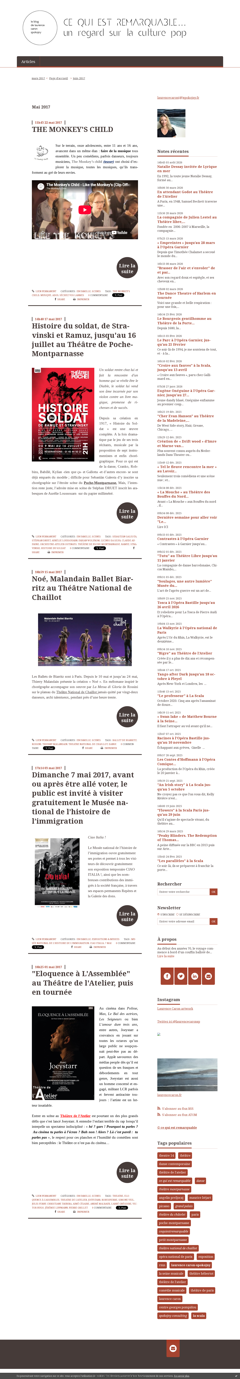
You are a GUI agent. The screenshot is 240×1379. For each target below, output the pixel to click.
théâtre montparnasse (174, 1189)
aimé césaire (81, 1203)
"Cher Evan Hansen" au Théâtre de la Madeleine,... (185, 418)
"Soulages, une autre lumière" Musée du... (184, 583)
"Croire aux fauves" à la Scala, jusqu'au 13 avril (184, 367)
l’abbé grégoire (121, 1203)
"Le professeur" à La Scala (180, 695)
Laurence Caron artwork (175, 1009)
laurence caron (170, 1299)
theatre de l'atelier (74, 1199)
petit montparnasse (173, 1240)
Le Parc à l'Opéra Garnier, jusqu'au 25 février (184, 342)
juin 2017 (79, 78)
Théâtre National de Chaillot (77, 692)
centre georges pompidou (177, 1307)
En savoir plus (181, 1376)
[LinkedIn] (194, 976)
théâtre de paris (202, 1290)
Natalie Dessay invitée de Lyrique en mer (187, 168)
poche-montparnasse (174, 1223)
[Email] (208, 976)
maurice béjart (200, 1198)
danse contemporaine (174, 1164)
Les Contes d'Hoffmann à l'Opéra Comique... (186, 761)
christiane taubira (59, 1203)
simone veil (126, 1199)
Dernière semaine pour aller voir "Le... (187, 519)
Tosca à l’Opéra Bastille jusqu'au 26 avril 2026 (186, 604)
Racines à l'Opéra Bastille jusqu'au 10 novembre (183, 740)
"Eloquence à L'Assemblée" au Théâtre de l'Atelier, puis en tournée (82, 982)
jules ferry (39, 1203)
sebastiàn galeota (124, 536)
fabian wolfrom (89, 540)
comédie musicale (172, 1290)
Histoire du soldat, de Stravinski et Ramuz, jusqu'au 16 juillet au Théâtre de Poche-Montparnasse (84, 339)
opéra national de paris (175, 1257)
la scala (199, 1316)
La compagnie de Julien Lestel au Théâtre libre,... (187, 219)
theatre (117, 1195)
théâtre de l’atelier (172, 1282)
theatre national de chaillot (88, 744)
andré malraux (100, 1203)
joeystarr (94, 1199)
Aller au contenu (14, 3)
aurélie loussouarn (64, 540)
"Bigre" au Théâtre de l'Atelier (184, 653)
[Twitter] (180, 976)
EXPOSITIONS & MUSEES (105, 939)
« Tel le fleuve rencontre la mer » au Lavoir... (187, 468)
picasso (164, 1206)
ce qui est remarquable (174, 1181)
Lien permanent (45, 291)
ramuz (125, 544)
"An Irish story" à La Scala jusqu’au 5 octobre (184, 786)
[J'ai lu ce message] (236, 1375)
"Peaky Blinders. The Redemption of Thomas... (187, 837)
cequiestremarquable (173, 1231)
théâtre (185, 1155)
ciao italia (97, 943)
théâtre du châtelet (172, 1214)
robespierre (109, 1199)
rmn (162, 1265)
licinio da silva (111, 540)
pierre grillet (78, 1207)
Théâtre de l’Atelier (75, 1116)
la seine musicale (171, 1273)
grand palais (184, 1206)
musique (45, 295)
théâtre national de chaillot (178, 1248)
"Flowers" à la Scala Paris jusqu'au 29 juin (183, 812)
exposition (205, 1257)
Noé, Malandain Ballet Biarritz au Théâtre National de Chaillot (82, 588)
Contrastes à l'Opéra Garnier (183, 538)
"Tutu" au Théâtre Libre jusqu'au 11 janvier (187, 557)
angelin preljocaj (171, 1198)
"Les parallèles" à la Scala (180, 861)
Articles (28, 61)
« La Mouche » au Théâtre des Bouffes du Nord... (183, 494)
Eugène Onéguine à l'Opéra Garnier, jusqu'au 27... (186, 392)
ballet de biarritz (124, 740)
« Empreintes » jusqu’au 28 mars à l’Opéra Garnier (186, 244)
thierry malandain (54, 744)
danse (112, 744)
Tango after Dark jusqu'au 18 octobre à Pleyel (186, 676)
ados (55, 295)
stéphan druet (41, 540)
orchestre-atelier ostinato (58, 544)
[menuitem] (28, 61)
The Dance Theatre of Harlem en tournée (186, 295)
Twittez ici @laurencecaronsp (178, 1021)
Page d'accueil (58, 78)
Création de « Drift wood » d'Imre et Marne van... (187, 443)
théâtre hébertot (201, 1273)
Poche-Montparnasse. (100, 483)
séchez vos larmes (72, 295)
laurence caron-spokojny (190, 1265)
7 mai (108, 943)
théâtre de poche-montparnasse (99, 544)
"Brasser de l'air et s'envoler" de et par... (186, 270)
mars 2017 (38, 78)
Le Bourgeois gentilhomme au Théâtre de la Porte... (184, 320)
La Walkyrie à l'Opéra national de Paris (187, 630)
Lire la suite (127, 268)
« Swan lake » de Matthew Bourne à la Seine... (187, 718)
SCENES (96, 291)
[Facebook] (167, 976)
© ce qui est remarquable (177, 1127)
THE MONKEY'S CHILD (72, 129)
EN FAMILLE (84, 291)
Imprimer (82, 299)
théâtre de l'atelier (172, 1172)
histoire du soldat (53, 548)
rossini (36, 744)
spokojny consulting (173, 1316)
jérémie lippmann (56, 1207)
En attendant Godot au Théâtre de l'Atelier (185, 194)
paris (195, 1214)
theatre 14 (166, 1155)
